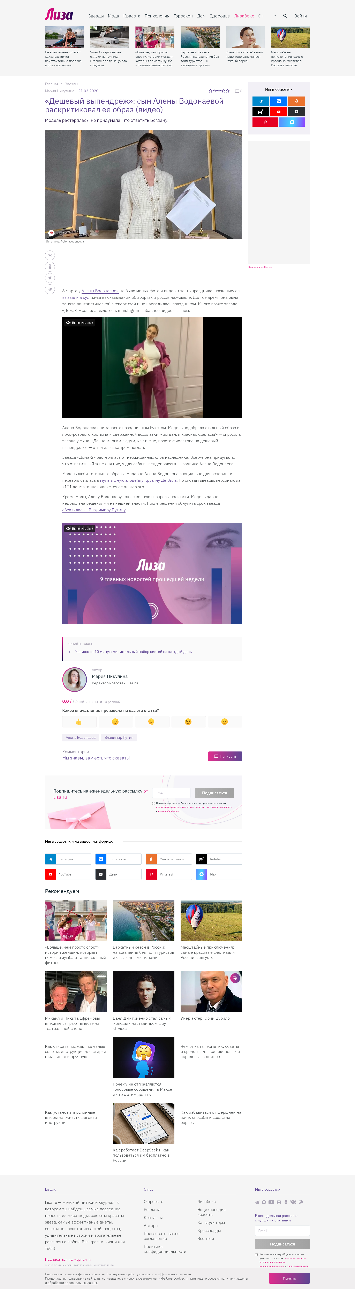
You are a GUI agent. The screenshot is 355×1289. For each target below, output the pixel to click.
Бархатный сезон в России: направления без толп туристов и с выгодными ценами (200, 58)
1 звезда (211, 91)
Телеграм (66, 859)
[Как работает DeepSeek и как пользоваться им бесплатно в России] (143, 1123)
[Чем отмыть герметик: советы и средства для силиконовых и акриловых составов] (211, 1038)
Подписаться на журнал (66, 1259)
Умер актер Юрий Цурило (205, 1018)
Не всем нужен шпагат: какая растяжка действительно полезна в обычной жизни (63, 58)
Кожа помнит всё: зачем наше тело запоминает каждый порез (244, 56)
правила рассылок (169, 810)
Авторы (151, 1225)
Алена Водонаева (81, 737)
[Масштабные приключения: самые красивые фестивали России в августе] (290, 37)
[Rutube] (260, 111)
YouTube (65, 874)
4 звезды (223, 91)
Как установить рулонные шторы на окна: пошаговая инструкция (71, 1117)
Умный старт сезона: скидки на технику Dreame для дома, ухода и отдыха (108, 58)
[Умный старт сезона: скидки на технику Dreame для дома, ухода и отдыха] (109, 37)
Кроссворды (209, 1230)
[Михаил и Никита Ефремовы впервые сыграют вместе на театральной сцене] (76, 991)
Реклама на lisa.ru (260, 267)
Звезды (96, 16)
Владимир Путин (119, 737)
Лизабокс (244, 16)
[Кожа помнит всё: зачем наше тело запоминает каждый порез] (245, 37)
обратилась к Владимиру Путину (94, 509)
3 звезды (219, 91)
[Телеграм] (260, 101)
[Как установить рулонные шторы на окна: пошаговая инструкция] (76, 1104)
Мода (113, 16)
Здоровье (220, 16)
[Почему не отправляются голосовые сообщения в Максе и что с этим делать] (143, 1057)
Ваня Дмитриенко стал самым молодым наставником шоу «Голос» (142, 1023)
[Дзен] (296, 111)
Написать (228, 756)
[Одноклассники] (296, 101)
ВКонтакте (117, 859)
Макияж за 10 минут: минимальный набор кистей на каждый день (133, 651)
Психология (157, 16)
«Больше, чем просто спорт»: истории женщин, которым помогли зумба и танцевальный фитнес (154, 58)
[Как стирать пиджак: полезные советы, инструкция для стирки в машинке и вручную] (76, 1038)
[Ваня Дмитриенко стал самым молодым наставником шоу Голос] (143, 991)
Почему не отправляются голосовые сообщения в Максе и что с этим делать (142, 1089)
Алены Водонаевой (100, 290)
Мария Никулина (59, 90)
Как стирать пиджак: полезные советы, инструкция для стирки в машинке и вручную (75, 1051)
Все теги (205, 1238)
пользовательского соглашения (175, 807)
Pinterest (166, 874)
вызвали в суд (76, 297)
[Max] (292, 122)
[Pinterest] (265, 122)
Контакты (153, 1217)
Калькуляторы (211, 1222)
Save (51, 233)
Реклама (152, 1209)
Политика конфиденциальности (165, 1249)
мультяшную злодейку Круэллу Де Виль (138, 480)
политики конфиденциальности (213, 807)
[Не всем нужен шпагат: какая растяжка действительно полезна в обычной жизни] (64, 37)
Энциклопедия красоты (211, 1212)
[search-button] (285, 16)
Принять (289, 1278)
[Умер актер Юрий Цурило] (211, 991)
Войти (300, 16)
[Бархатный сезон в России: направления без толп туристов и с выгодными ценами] (200, 37)
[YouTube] (278, 111)
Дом (201, 16)
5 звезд (228, 91)
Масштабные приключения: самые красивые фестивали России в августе (287, 58)
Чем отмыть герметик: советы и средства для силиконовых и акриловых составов (210, 1051)
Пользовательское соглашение (162, 1236)
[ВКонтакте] (278, 101)
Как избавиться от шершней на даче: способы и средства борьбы (211, 1117)
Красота (132, 16)
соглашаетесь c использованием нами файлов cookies (143, 1278)
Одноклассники (172, 859)
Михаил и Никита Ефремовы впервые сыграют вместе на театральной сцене (72, 1023)
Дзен (113, 874)
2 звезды (215, 91)
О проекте (153, 1201)
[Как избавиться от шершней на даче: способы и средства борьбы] (211, 1104)
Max (213, 874)
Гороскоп (183, 16)
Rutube (215, 859)
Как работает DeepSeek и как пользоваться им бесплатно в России (141, 1155)
